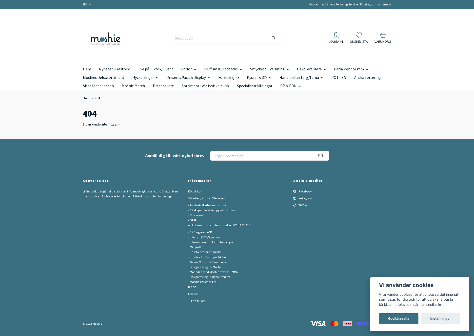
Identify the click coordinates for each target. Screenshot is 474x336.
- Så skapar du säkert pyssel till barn (211, 210)
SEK (85, 4)
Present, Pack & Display (186, 77)
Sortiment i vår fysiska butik (205, 85)
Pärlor (186, 68)
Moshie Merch (133, 85)
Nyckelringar (143, 77)
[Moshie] (105, 38)
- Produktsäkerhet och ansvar (207, 205)
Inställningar (440, 318)
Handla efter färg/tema (299, 77)
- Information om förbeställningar (210, 242)
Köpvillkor (195, 191)
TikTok (302, 205)
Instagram (305, 198)
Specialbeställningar (254, 85)
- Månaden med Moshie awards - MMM (213, 272)
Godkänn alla (398, 318)
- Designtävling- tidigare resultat (209, 277)
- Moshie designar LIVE (202, 282)
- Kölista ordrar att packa (204, 252)
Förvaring (226, 77)
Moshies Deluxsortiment (103, 77)
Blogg (192, 287)
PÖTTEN (338, 77)
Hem (87, 68)
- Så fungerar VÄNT (200, 232)
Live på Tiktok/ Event (155, 68)
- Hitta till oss (196, 301)
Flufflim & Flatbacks (221, 68)
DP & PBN (288, 85)
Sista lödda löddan (98, 85)
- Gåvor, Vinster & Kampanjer (207, 262)
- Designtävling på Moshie (205, 267)
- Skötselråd (196, 215)
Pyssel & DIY (257, 77)
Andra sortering (367, 77)
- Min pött (194, 247)
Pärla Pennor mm (349, 68)
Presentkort (163, 85)
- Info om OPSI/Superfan (204, 237)
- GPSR (192, 220)
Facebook (305, 191)
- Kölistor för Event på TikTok (207, 257)
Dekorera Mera (309, 68)
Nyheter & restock (114, 68)
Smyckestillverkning (267, 68)
